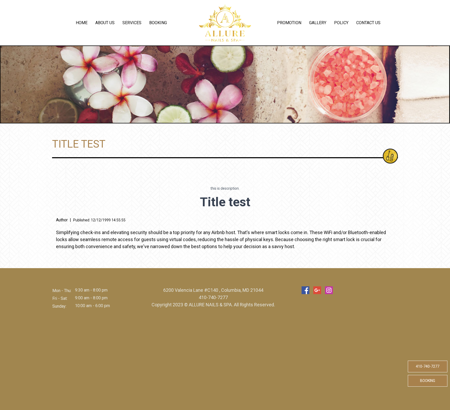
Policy (341, 22)
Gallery (317, 22)
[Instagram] (329, 290)
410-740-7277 (427, 366)
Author (62, 219)
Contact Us (368, 22)
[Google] (317, 290)
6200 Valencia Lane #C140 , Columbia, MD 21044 (213, 290)
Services (131, 22)
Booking (158, 22)
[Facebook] (305, 290)
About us (105, 22)
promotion (289, 22)
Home (82, 22)
